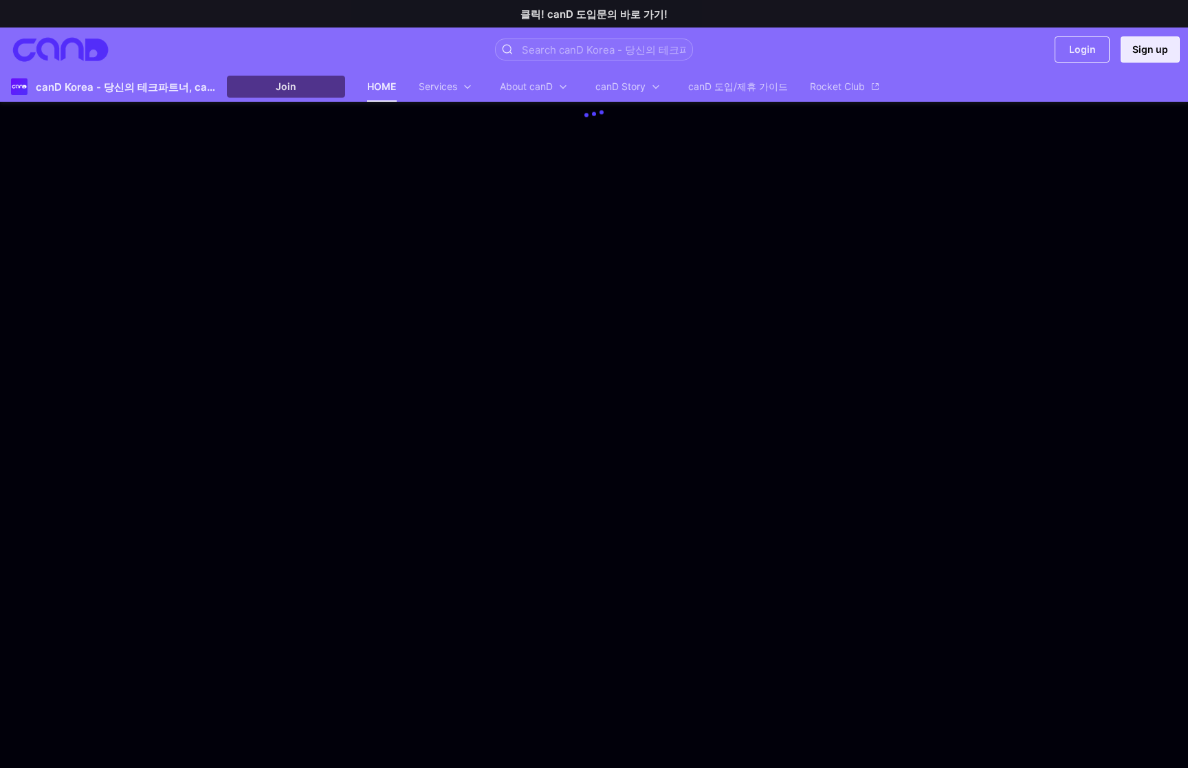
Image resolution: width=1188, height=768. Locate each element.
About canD (526, 86)
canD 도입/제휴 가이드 (738, 86)
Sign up (1150, 49)
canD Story (620, 86)
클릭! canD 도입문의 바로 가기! (594, 14)
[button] (507, 49)
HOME (382, 86)
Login (1082, 49)
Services (438, 86)
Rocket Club (837, 86)
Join (286, 86)
